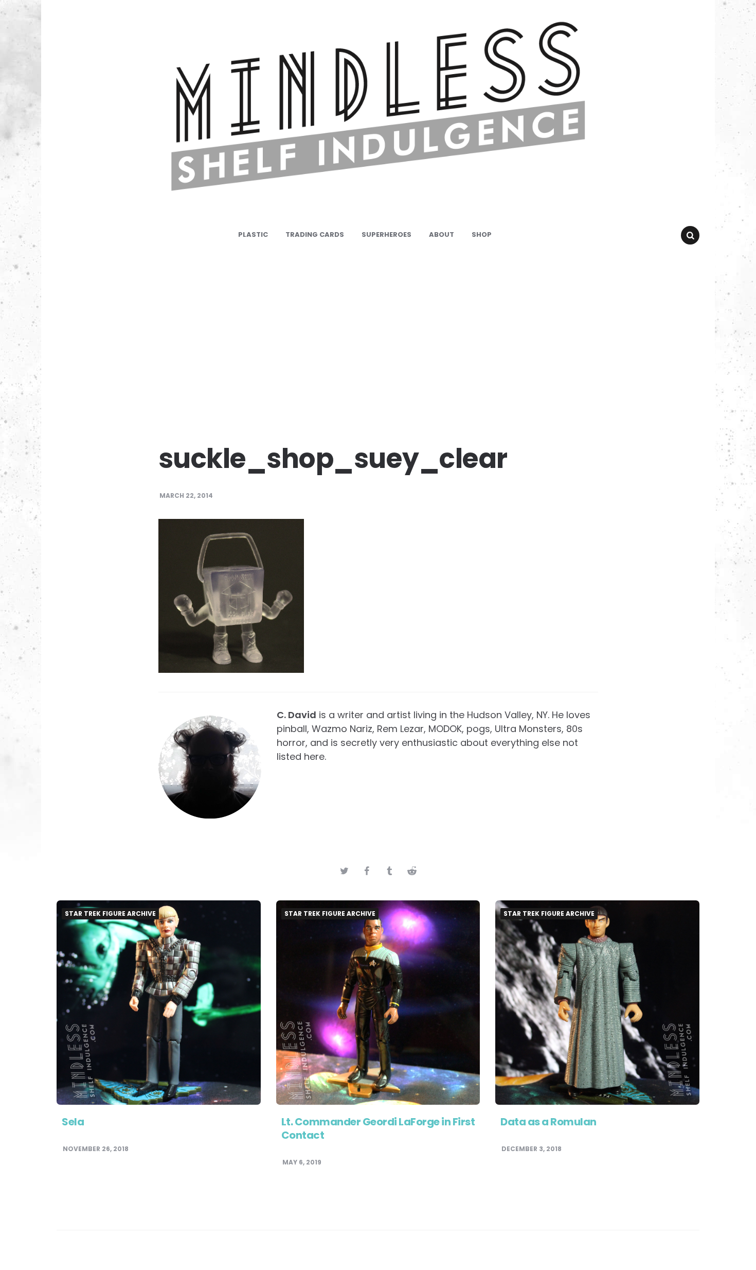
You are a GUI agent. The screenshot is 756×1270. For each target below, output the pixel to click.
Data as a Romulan (548, 1122)
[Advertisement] (378, 340)
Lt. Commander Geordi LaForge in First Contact (378, 1128)
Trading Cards (314, 234)
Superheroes (386, 234)
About (441, 234)
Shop (482, 234)
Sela (73, 1122)
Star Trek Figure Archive (110, 913)
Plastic (253, 234)
